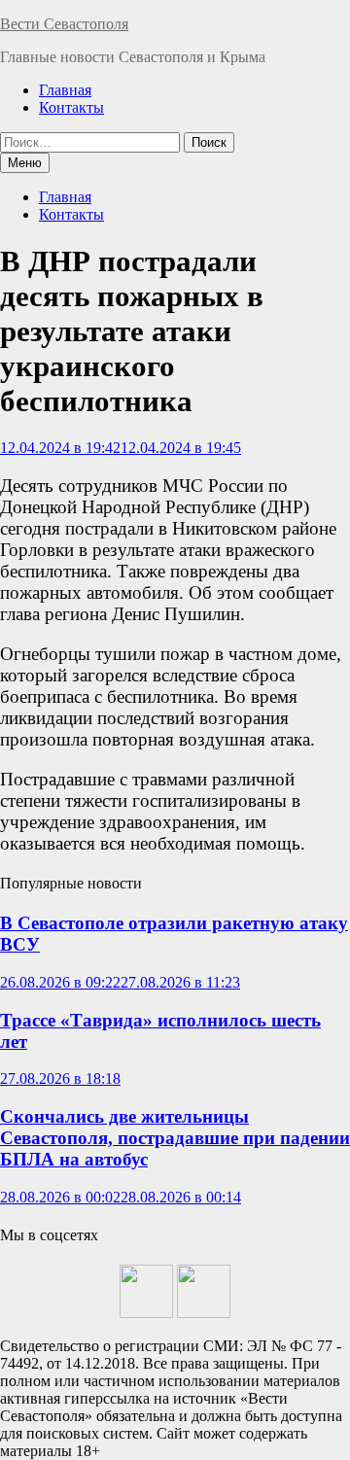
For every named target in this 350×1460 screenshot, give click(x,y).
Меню (25, 163)
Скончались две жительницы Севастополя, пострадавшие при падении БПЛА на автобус (175, 1137)
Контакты (71, 107)
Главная (65, 90)
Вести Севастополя (64, 24)
